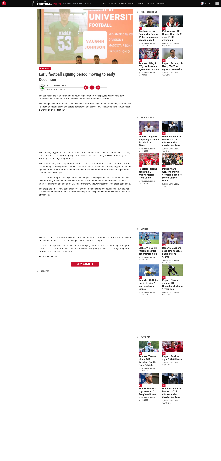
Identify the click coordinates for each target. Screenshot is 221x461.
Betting (122, 3)
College (112, 3)
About (141, 3)
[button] (217, 3)
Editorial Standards (155, 3)
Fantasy (132, 3)
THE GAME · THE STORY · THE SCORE (78, 3)
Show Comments (85, 264)
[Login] (4, 3)
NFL (104, 3)
